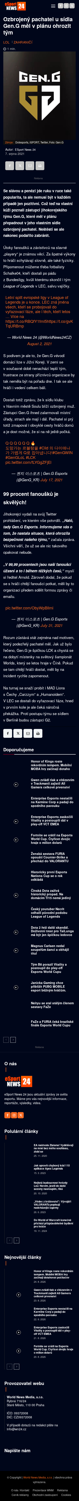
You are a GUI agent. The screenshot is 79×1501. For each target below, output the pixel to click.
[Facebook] (60, 5)
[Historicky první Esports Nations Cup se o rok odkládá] (16, 877)
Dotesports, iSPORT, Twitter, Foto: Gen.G (39, 142)
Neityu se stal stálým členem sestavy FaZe (52, 1005)
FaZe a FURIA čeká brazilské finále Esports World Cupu (52, 1023)
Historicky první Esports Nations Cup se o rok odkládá (49, 876)
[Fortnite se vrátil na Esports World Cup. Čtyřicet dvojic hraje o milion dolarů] (16, 840)
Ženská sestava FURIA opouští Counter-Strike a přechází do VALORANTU (49, 857)
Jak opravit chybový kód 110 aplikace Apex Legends (52, 1166)
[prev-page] (6, 1040)
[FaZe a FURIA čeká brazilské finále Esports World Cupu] (16, 1025)
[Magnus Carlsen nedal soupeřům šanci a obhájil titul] (16, 951)
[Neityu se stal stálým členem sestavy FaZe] (16, 1006)
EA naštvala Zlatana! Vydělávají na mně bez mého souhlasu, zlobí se (53, 1148)
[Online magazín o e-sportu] (15, 6)
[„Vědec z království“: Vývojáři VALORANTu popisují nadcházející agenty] (19, 1206)
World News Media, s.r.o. (38, 1477)
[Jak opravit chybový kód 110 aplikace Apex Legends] (19, 1169)
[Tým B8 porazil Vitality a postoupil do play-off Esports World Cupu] (16, 969)
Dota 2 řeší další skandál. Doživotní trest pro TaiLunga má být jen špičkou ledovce (52, 931)
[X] (72, 5)
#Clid (43, 448)
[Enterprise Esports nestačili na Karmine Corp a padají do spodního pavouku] (16, 803)
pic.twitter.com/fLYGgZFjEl (28, 462)
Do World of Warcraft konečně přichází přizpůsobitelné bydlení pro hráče (53, 1223)
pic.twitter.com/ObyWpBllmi (29, 608)
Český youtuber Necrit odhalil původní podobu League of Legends (49, 913)
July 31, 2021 (52, 625)
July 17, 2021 (52, 479)
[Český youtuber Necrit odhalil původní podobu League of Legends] (16, 914)
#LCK (31, 457)
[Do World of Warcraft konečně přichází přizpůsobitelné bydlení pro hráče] (19, 1225)
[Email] (29, 165)
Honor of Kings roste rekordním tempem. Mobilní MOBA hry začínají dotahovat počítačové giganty (53, 766)
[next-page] (13, 1040)
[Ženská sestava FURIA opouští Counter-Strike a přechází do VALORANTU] (16, 858)
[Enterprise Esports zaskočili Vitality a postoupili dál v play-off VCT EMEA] (16, 821)
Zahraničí (23, 42)
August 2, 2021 (39, 343)
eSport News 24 (25, 149)
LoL (6, 42)
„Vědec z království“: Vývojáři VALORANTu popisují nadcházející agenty (52, 1204)
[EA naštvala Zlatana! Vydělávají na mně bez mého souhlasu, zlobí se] (19, 1150)
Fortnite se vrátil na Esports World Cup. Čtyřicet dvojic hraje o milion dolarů (52, 839)
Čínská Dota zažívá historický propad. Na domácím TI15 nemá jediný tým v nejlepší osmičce (51, 896)
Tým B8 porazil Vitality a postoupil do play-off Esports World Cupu (49, 968)
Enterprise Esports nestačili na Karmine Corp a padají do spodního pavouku (52, 802)
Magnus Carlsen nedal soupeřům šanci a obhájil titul (50, 949)
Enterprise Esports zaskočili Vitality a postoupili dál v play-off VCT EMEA (52, 820)
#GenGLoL (15, 457)
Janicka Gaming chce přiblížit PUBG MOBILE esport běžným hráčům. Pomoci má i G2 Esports (49, 988)
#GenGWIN (62, 452)
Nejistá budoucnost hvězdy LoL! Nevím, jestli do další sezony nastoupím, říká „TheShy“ (51, 1187)
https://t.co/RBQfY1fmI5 (26, 321)
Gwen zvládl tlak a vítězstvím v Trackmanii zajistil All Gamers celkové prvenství (52, 783)
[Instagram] (66, 5)
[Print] (40, 165)
